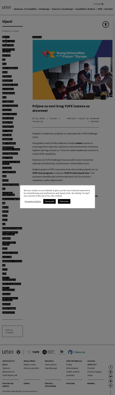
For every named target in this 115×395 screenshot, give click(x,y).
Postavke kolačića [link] (33, 201)
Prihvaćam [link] (64, 201)
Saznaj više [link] (49, 201)
